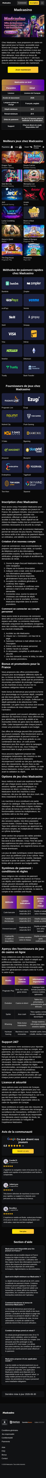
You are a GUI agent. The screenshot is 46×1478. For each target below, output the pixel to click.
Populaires (6, 147)
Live (16, 147)
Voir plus (23, 1231)
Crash (27, 147)
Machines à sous (37, 147)
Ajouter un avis (23, 1151)
